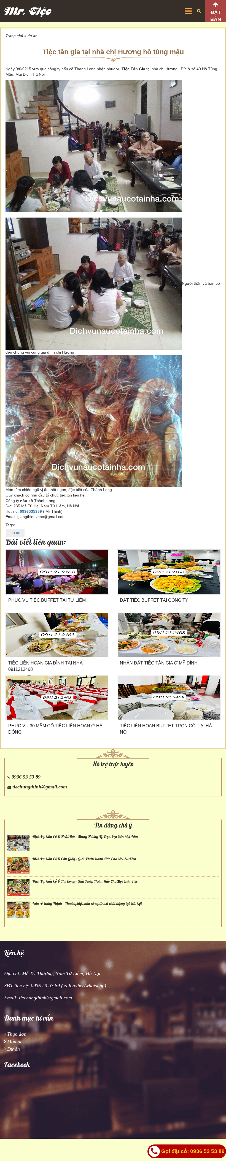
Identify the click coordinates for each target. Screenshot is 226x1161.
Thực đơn (16, 1034)
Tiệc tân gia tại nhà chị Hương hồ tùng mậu (113, 52)
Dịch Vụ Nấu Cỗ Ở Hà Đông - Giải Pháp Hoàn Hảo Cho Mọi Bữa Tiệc (85, 881)
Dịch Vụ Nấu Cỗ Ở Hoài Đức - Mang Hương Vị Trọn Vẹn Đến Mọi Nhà (85, 836)
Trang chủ (14, 36)
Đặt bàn (215, 16)
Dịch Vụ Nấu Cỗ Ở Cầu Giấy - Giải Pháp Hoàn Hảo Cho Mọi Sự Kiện (84, 859)
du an (32, 36)
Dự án (13, 1049)
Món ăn (15, 1041)
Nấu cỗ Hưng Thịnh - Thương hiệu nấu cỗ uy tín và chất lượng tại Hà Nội (87, 903)
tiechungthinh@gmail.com (39, 787)
